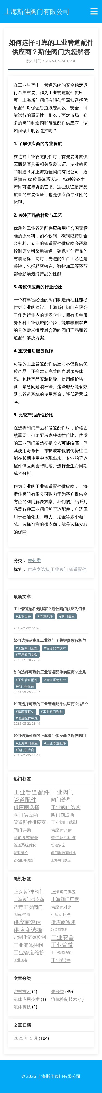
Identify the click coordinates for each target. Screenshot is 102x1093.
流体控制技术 (64, 999)
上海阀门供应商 (29, 899)
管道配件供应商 (30, 822)
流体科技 (22, 1007)
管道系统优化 (25, 845)
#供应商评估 (25, 711)
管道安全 (58, 845)
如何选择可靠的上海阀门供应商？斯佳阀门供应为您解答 (50, 735)
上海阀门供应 (61, 860)
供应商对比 (61, 907)
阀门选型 (61, 799)
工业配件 (61, 960)
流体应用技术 (27, 999)
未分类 (34, 560)
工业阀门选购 (66, 807)
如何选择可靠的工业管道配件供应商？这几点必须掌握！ (50, 672)
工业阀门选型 (64, 822)
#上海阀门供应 (27, 743)
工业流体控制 (28, 945)
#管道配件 (45, 616)
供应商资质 (63, 922)
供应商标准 (60, 914)
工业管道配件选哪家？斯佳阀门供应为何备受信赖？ (50, 608)
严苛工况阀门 (28, 907)
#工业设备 (23, 616)
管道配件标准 (63, 837)
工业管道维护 (29, 952)
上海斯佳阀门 (29, 891)
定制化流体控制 (30, 937)
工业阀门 (59, 569)
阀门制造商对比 (63, 852)
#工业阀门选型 (27, 648)
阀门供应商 (26, 814)
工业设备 (21, 960)
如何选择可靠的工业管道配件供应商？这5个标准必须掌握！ (51, 704)
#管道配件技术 (55, 648)
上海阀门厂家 (65, 899)
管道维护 (21, 852)
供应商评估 (61, 830)
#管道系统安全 (55, 679)
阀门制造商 (62, 814)
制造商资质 (59, 929)
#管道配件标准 (27, 718)
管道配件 (77, 569)
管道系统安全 (26, 837)
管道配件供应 (23, 860)
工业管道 (62, 944)
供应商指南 (22, 914)
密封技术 (22, 992)
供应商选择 (39, 569)
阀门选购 (22, 830)
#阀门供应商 (25, 686)
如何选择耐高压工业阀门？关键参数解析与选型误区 (50, 640)
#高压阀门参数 (27, 654)
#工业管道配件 (27, 679)
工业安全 (62, 937)
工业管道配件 (32, 792)
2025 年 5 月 (26, 1038)
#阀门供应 (67, 616)
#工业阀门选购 (52, 711)
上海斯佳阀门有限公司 (59, 1076)
